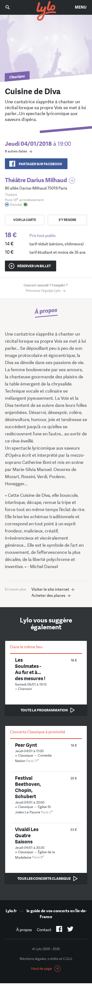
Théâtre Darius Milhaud (36, 180)
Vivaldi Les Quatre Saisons (27, 835)
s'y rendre (67, 220)
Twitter (70, 930)
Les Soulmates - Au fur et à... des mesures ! (30, 669)
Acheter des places (48, 595)
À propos (24, 929)
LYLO (46, 11)
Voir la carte (24, 220)
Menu (80, 7)
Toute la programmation (44, 710)
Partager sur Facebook (40, 164)
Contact (44, 929)
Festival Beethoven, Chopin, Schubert (28, 787)
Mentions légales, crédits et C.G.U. (46, 958)
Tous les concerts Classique (44, 878)
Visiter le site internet (50, 589)
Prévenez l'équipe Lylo (45, 288)
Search (11, 7)
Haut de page (41, 968)
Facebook (59, 930)
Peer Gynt (26, 745)
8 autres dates (16, 151)
